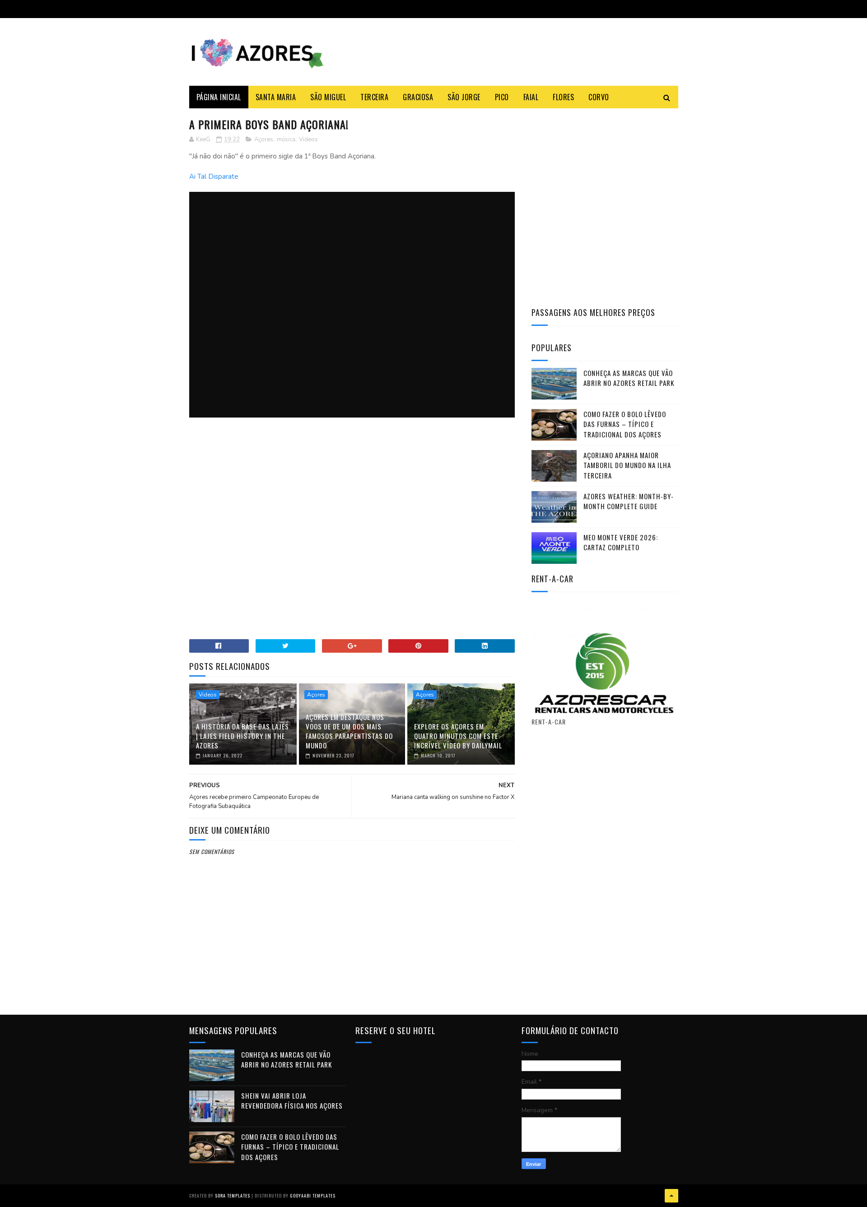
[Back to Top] (671, 1195)
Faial (531, 97)
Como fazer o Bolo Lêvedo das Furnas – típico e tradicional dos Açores (624, 424)
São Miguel (328, 97)
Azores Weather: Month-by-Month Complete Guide (628, 501)
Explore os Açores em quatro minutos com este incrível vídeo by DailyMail (458, 735)
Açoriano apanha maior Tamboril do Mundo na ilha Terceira (627, 465)
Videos (308, 139)
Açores (263, 139)
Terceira (374, 97)
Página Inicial (218, 97)
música (286, 139)
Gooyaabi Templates (313, 1195)
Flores (563, 97)
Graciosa (418, 97)
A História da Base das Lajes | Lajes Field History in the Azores (242, 735)
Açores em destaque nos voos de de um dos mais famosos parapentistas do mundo (349, 731)
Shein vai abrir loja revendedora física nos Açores (292, 1101)
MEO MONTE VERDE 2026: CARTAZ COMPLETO (620, 542)
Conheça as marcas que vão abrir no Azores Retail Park (628, 378)
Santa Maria (276, 97)
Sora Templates (232, 1195)
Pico (502, 97)
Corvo (598, 97)
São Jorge (463, 97)
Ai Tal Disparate (213, 176)
